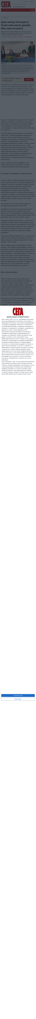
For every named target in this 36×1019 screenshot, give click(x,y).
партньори (15, 319)
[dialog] (18, 662)
